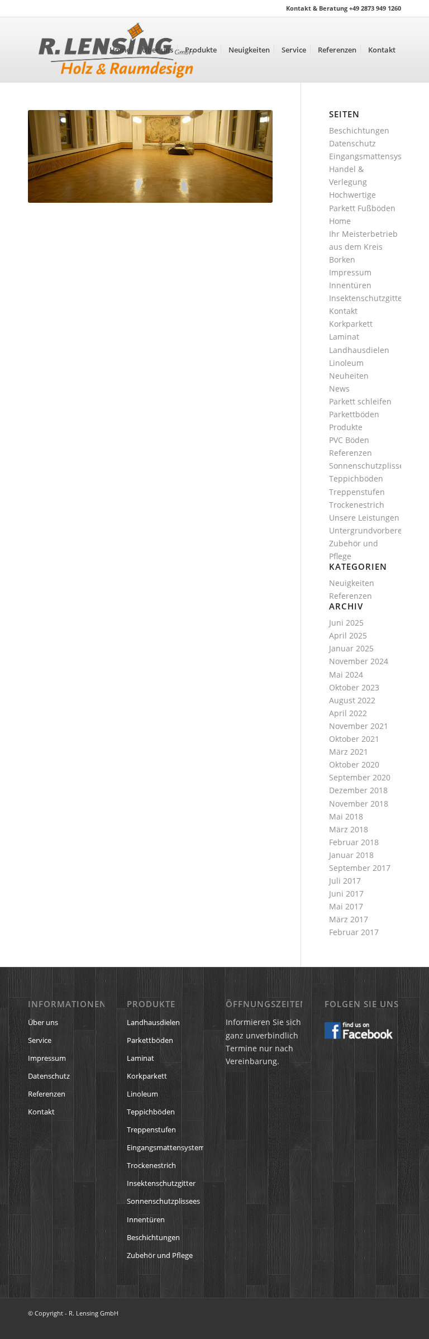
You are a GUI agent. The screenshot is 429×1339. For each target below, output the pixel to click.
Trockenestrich (356, 504)
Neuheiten (349, 375)
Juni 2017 (346, 893)
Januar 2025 (351, 648)
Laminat (344, 336)
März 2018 (348, 829)
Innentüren (350, 285)
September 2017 (359, 868)
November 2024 (358, 661)
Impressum (350, 272)
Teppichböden (356, 478)
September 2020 (359, 777)
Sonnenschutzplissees (370, 465)
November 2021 (358, 726)
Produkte (346, 427)
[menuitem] (120, 49)
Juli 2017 (345, 880)
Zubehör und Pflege (160, 1255)
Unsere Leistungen (364, 517)
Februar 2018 (354, 842)
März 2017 (348, 919)
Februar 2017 (354, 932)
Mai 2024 (346, 674)
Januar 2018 (351, 855)
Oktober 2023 (354, 687)
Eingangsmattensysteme (375, 156)
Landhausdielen (359, 350)
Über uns (43, 1022)
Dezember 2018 (358, 790)
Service (39, 1040)
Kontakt (343, 311)
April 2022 (348, 713)
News (339, 388)
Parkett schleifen (360, 401)
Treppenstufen (357, 492)
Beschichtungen (359, 130)
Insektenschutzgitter (367, 298)
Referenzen (350, 452)
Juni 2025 (346, 622)
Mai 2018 (346, 816)
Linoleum (346, 363)
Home (340, 221)
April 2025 (348, 635)
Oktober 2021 (354, 738)
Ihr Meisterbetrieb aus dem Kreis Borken (363, 246)
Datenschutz (352, 143)
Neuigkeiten (351, 583)
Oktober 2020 (354, 764)
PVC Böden (349, 440)
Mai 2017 (346, 906)
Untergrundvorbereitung (375, 530)
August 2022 (352, 700)
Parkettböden (354, 414)
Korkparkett (351, 323)
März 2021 (348, 751)
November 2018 (358, 803)
